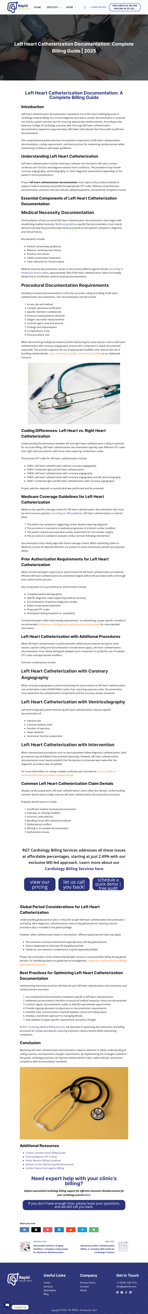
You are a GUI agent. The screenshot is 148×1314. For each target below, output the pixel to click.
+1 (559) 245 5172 (98, 7)
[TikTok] (126, 1292)
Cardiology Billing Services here (74, 868)
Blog (46, 1294)
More (69, 7)
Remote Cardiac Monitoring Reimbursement (50, 1164)
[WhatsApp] (94, 1229)
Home (37, 7)
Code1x (94, 1310)
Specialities (50, 1290)
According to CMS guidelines (66, 513)
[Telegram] (82, 1229)
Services (52, 7)
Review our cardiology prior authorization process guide (69, 624)
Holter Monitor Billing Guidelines (43, 1160)
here (87, 1195)
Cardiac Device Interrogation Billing (45, 1168)
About (83, 1290)
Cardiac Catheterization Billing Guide (45, 1152)
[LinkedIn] (59, 1229)
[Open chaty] (7, 1307)
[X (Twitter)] (36, 1229)
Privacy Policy (88, 1282)
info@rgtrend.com (126, 1286)
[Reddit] (70, 1229)
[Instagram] (122, 1292)
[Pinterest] (47, 1229)
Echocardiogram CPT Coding (41, 1156)
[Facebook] (24, 1229)
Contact (84, 1286)
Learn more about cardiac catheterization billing (75, 353)
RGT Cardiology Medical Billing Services (44, 1027)
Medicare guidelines (66, 224)
